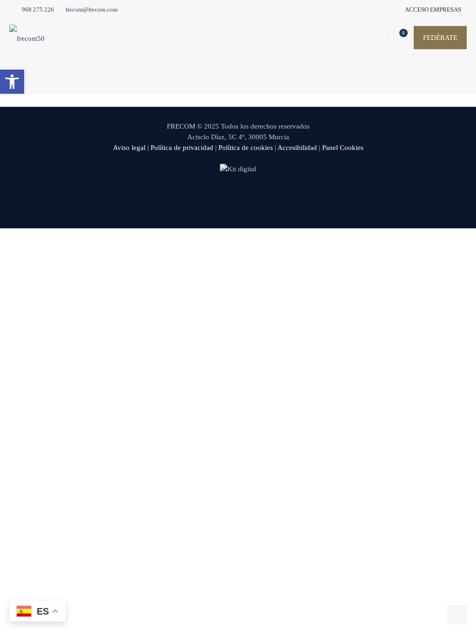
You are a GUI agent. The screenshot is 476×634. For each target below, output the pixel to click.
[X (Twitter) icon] (228, 195)
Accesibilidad (297, 147)
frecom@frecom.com (92, 9)
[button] (12, 82)
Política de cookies (245, 147)
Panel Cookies (343, 147)
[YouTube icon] (238, 195)
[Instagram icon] (257, 195)
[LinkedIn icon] (248, 195)
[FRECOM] (27, 37)
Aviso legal (129, 147)
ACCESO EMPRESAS (432, 9)
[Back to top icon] (431, 615)
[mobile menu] (350, 37)
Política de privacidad (182, 147)
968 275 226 (38, 9)
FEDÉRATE (440, 37)
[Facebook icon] (218, 195)
